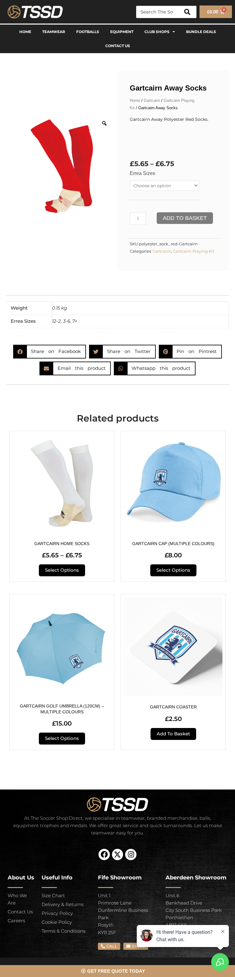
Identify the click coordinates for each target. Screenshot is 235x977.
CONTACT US (117, 45)
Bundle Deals (201, 31)
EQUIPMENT (121, 31)
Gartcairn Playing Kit (193, 251)
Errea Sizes (142, 173)
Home (25, 31)
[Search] (187, 12)
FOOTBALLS (87, 31)
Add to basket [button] (173, 734)
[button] (49, 351)
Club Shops (157, 31)
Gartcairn (152, 100)
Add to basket (185, 218)
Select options (62, 570)
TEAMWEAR (53, 31)
